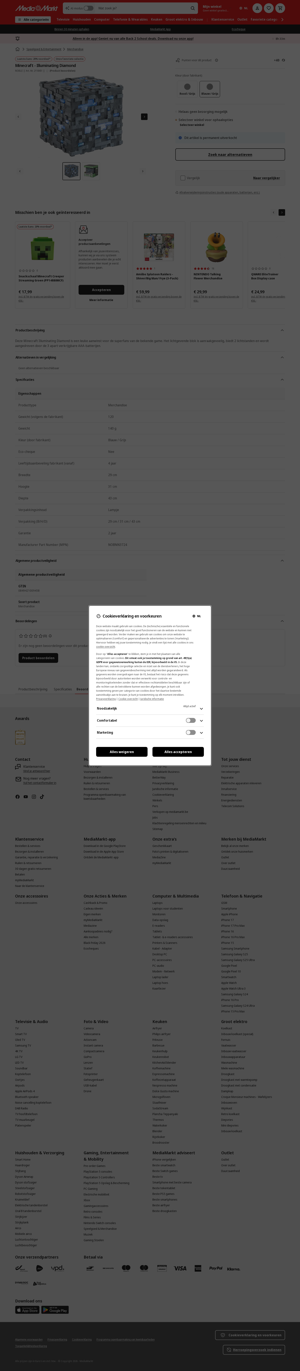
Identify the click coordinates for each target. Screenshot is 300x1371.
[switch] (191, 720)
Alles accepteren (178, 752)
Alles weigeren (122, 752)
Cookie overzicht (128, 699)
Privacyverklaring (106, 699)
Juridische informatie (152, 699)
